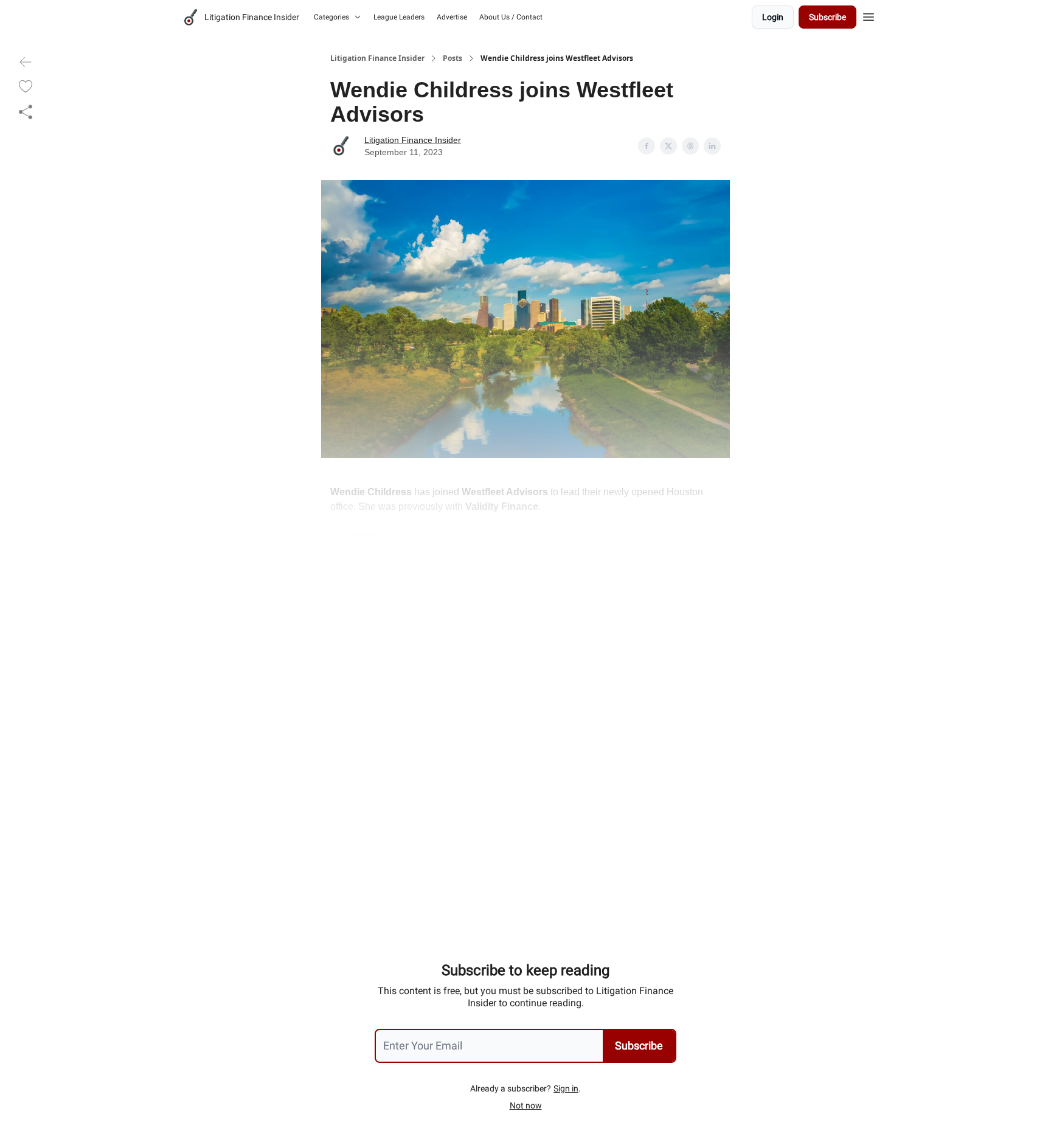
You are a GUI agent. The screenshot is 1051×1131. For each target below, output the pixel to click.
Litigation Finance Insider (377, 58)
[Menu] (868, 15)
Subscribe (827, 17)
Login (772, 17)
